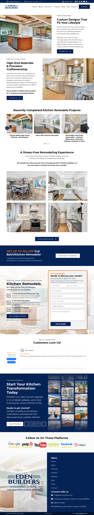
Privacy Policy (48, 513)
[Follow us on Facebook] (67, 445)
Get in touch (61, 324)
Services (47, 7)
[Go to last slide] (7, 128)
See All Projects (15, 424)
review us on (11, 362)
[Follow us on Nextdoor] (40, 444)
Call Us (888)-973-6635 (17, 316)
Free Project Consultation (67, 256)
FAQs (53, 484)
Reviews (74, 7)
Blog (63, 7)
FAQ (68, 7)
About (40, 7)
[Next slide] (87, 128)
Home (34, 7)
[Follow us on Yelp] (27, 445)
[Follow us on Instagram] (80, 445)
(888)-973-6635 (70, 279)
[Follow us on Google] (14, 445)
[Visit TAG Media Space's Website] (80, 513)
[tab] (44, 143)
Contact (84, 7)
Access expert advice (45, 239)
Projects (57, 7)
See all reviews (11, 359)
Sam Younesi (29, 350)
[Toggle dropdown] (51, 6)
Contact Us (63, 51)
